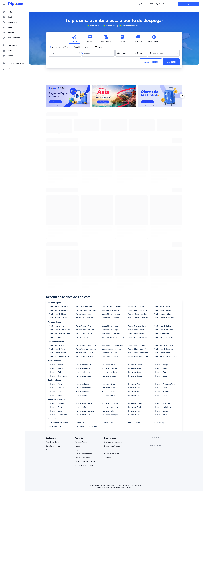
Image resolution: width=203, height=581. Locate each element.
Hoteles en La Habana (162, 257)
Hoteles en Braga (82, 245)
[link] (141, 4)
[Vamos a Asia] (114, 96)
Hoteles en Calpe (160, 225)
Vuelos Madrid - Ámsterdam (59, 179)
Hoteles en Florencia (56, 237)
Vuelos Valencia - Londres (111, 198)
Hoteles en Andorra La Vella (164, 233)
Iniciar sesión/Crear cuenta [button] (188, 4)
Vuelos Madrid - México (84, 206)
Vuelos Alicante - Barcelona (86, 160)
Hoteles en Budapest (83, 237)
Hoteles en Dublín (134, 237)
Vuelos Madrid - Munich (84, 183)
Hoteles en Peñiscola (109, 222)
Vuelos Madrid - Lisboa (162, 175)
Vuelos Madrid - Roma (110, 175)
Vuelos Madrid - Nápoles (111, 183)
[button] (4, 4)
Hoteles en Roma (55, 233)
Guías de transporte (56, 276)
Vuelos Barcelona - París (137, 175)
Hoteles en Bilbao (160, 218)
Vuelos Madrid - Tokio (57, 198)
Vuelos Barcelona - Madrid (58, 156)
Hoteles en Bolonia (135, 241)
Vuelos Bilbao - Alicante (84, 167)
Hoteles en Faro (134, 245)
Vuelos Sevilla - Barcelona (85, 156)
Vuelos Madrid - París (83, 175)
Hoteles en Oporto (82, 233)
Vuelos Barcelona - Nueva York (165, 206)
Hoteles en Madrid (56, 214)
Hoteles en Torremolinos (58, 225)
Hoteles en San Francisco (85, 260)
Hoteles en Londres (56, 253)
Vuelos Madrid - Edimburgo (138, 202)
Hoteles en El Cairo (135, 257)
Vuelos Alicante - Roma (57, 175)
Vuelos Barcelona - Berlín (163, 187)
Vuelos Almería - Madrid (110, 160)
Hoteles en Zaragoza (83, 225)
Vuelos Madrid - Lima (162, 202)
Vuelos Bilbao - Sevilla (162, 156)
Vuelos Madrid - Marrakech (59, 206)
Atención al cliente (52, 291)
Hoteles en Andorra (135, 218)
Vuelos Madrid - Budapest (85, 179)
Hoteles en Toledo (56, 218)
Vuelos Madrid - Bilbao (57, 163)
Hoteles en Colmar (108, 245)
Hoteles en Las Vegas (110, 264)
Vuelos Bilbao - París (83, 187)
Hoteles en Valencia (83, 218)
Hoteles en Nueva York (110, 253)
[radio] (55, 47)
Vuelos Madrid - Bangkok (163, 198)
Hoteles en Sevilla (108, 214)
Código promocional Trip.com (86, 276)
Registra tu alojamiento (112, 303)
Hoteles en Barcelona (109, 218)
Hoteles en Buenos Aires (58, 264)
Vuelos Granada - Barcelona (138, 167)
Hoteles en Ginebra (83, 264)
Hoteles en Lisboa (108, 233)
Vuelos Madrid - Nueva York (86, 195)
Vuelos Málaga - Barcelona (137, 163)
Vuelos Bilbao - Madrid (136, 156)
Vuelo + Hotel (151, 61)
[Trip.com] (15, 4)
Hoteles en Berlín (108, 241)
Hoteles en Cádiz (55, 222)
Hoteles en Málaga (161, 214)
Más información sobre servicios (57, 299)
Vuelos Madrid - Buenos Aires (112, 195)
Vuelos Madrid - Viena (136, 183)
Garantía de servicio (53, 295)
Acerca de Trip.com (81, 291)
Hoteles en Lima (134, 264)
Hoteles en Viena (55, 241)
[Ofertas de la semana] (160, 96)
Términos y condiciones (83, 303)
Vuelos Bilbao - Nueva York (138, 198)
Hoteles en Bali (81, 257)
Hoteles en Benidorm (83, 214)
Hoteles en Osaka (55, 260)
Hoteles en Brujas (160, 245)
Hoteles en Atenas (82, 241)
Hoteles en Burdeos (109, 237)
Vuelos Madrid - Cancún (84, 202)
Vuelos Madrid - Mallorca (111, 163)
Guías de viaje (159, 272)
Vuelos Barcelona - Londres (86, 198)
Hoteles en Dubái (55, 257)
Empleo (77, 299)
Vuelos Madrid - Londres (58, 195)
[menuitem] (12, 12)
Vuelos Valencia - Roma (57, 187)
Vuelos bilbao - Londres (136, 195)
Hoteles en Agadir (134, 260)
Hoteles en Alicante (109, 225)
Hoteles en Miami (160, 264)
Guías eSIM (80, 272)
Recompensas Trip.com (112, 295)
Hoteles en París (134, 233)
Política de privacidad (82, 307)
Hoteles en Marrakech (84, 253)
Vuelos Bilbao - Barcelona (137, 160)
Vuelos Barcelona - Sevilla (111, 156)
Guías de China (107, 272)
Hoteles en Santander (162, 222)
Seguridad (107, 307)
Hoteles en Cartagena (110, 257)
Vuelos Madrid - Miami (110, 206)
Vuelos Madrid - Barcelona (58, 160)
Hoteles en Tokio (108, 260)
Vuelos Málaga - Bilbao (162, 163)
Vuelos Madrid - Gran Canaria (164, 167)
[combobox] (53, 53)
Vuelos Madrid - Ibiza (83, 163)
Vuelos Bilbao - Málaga (162, 160)
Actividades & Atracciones (58, 272)
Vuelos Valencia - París (162, 183)
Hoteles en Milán (55, 245)
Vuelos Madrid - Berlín (136, 179)
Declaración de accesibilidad (85, 311)
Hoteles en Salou (134, 222)
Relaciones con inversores (113, 291)
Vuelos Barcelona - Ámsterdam (113, 187)
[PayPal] (68, 96)
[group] (93, 26)
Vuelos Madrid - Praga (110, 179)
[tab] (74, 39)
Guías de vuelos (134, 272)
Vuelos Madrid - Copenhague (60, 183)
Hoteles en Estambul (162, 253)
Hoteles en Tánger (135, 253)
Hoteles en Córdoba (83, 222)
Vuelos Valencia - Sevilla (58, 167)
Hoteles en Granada (135, 214)
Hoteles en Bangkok (161, 260)
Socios (106, 299)
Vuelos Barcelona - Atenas (137, 187)
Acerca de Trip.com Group (84, 315)
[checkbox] (99, 47)
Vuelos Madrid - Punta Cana (138, 206)
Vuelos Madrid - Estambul (163, 195)
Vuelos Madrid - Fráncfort (163, 179)
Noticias (77, 295)
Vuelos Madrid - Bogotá (58, 202)
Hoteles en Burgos (135, 225)
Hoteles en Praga (160, 237)
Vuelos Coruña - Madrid (110, 167)
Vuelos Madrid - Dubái (110, 202)
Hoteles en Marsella (161, 241)
